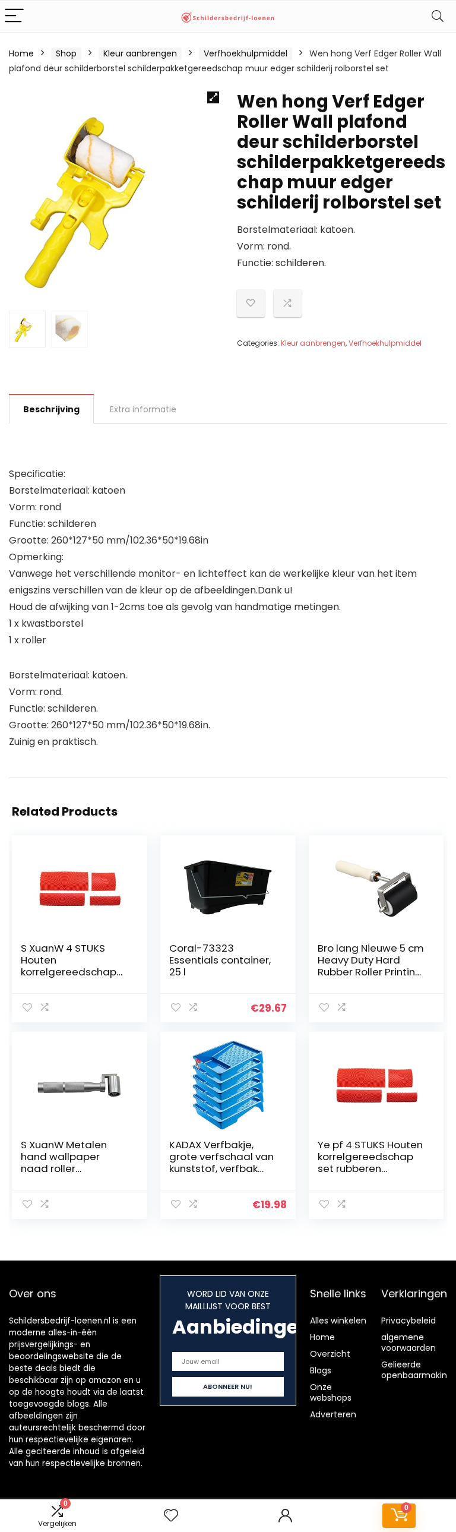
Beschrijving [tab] (51, 409)
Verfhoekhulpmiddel (245, 53)
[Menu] (14, 16)
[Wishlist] (171, 1515)
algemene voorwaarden (408, 1342)
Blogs (320, 1370)
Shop (66, 53)
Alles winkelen (338, 1320)
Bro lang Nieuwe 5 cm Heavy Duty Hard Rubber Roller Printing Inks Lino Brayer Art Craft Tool (371, 972)
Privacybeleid (408, 1320)
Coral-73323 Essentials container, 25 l (220, 960)
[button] (213, 97)
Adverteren (333, 1414)
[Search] (437, 16)
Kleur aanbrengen (140, 53)
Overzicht (330, 1354)
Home (21, 53)
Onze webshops (331, 1392)
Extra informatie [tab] (143, 409)
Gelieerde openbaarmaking (416, 1370)
